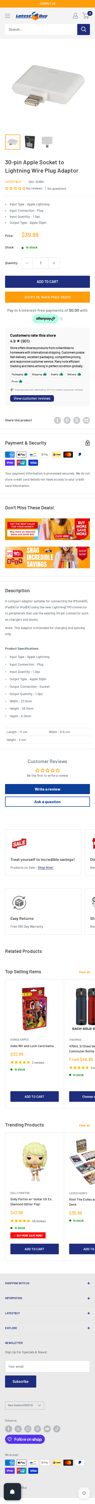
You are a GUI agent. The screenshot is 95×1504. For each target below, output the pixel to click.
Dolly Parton (19, 1193)
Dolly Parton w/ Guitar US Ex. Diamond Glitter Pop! (31, 1201)
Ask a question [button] (47, 801)
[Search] (83, 29)
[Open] (12, 1491)
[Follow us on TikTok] (56, 1428)
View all (84, 972)
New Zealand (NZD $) (20, 1405)
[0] (86, 16)
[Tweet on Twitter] (76, 420)
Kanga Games (19, 1039)
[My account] (75, 15)
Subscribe (21, 1381)
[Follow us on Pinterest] (37, 1428)
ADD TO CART (47, 281)
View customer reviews (32, 398)
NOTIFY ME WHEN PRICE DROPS (48, 297)
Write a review (48, 789)
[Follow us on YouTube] (47, 1428)
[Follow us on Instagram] (27, 1428)
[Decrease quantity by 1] (27, 263)
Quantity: (11, 263)
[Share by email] (86, 420)
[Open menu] (7, 16)
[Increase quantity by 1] (54, 263)
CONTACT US (47, 3)
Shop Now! (45, 867)
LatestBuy (13, 181)
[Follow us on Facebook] (8, 1428)
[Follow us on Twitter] (18, 1428)
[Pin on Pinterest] (67, 420)
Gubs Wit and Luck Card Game (32, 1046)
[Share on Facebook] (57, 420)
